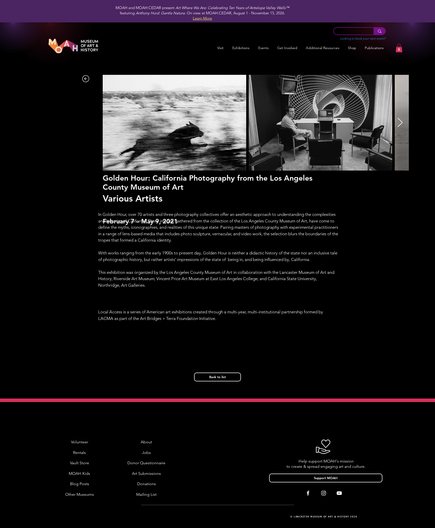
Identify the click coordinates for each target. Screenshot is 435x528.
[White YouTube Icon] (339, 493)
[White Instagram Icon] (323, 493)
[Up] (85, 79)
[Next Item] (400, 123)
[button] (241, 48)
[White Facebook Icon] (308, 493)
